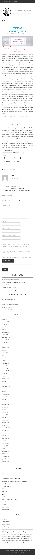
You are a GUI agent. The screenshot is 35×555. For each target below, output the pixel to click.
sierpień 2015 (5, 373)
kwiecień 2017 (5, 353)
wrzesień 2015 (5, 371)
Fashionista (14, 553)
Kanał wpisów (5, 521)
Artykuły (4, 473)
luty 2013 (4, 417)
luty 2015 (4, 381)
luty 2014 (4, 399)
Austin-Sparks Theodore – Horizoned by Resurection (14, 481)
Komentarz (6, 206)
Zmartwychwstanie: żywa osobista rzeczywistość (13, 282)
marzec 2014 (5, 397)
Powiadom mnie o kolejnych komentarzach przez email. (16, 252)
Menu (3, 21)
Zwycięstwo (9, 307)
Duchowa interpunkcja (11, 302)
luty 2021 (4, 329)
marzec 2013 (5, 415)
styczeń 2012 (5, 448)
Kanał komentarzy (6, 524)
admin (17, 34)
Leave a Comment (24, 34)
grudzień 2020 (5, 332)
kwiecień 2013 (5, 412)
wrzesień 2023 (5, 322)
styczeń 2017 (5, 360)
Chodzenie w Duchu (6, 486)
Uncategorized (5, 509)
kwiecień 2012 (5, 443)
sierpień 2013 (5, 407)
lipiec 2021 (4, 327)
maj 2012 (4, 441)
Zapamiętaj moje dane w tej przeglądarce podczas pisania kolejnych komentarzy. (15, 245)
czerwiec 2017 (5, 347)
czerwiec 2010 (5, 461)
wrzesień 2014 (5, 389)
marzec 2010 (5, 464)
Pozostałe (4, 502)
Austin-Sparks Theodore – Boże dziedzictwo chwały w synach (17, 476)
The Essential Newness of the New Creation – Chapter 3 (20, 116)
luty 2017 (4, 358)
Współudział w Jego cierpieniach (15, 310)
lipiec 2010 (4, 459)
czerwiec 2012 (5, 438)
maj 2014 (4, 391)
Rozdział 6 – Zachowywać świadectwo (11, 285)
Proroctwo (4, 504)
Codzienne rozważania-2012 (10, 169)
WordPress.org (5, 527)
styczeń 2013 (5, 420)
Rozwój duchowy (6, 507)
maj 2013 (4, 409)
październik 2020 (6, 337)
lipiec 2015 (4, 376)
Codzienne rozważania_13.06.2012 (10, 189)
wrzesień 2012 (5, 430)
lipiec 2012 (4, 435)
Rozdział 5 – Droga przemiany (9, 287)
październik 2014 (6, 386)
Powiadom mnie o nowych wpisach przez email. (17, 258)
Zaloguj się (4, 519)
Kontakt (15, 2)
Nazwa (4, 221)
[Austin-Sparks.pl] (17, 12)
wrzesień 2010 (5, 456)
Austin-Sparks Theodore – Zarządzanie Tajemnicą (14, 484)
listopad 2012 (5, 425)
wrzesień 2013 (5, 404)
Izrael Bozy (4, 491)
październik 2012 (6, 428)
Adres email (6, 228)
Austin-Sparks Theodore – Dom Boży (11, 478)
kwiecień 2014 (5, 394)
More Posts (14, 178)
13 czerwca (14, 125)
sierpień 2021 (5, 324)
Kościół (3, 494)
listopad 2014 (5, 384)
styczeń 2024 (5, 319)
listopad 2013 (5, 402)
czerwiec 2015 (5, 378)
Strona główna (6, 2)
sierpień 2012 (5, 433)
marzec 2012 (5, 446)
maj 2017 (4, 350)
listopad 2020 (5, 334)
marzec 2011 (5, 453)
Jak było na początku (10, 299)
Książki (3, 496)
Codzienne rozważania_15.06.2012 (24, 189)
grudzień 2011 (5, 451)
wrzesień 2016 (5, 363)
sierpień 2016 (5, 365)
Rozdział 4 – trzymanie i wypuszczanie (11, 290)
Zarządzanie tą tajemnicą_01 (12, 304)
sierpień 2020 (5, 342)
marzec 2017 (5, 355)
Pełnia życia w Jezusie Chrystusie (10, 499)
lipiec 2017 (4, 345)
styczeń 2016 (5, 368)
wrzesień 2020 (5, 340)
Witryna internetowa (9, 235)
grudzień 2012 (5, 422)
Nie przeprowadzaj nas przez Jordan (10, 279)
